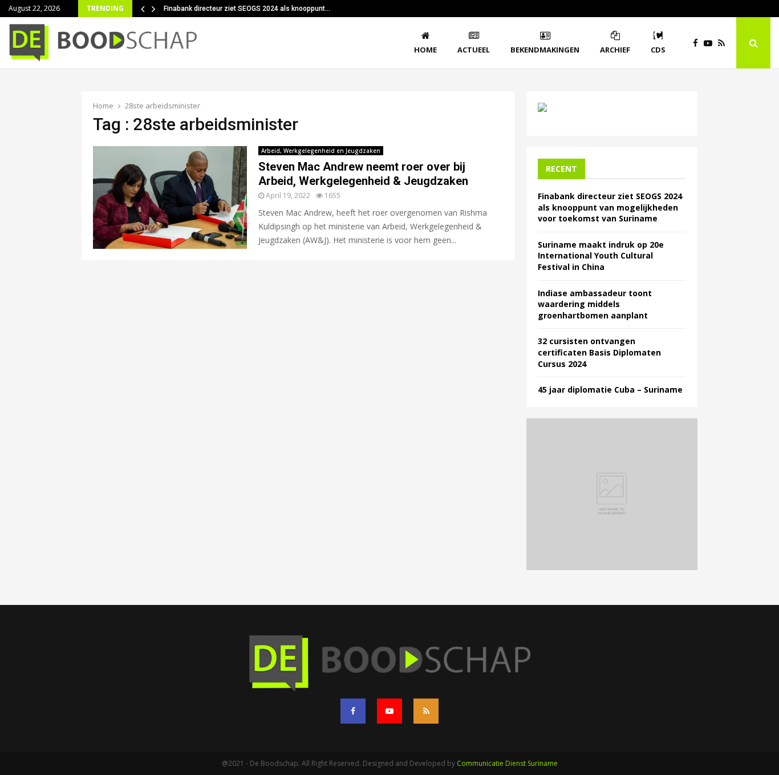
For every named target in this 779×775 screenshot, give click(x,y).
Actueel (473, 50)
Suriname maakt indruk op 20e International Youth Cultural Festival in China (601, 255)
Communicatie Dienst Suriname (507, 763)
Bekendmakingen (544, 50)
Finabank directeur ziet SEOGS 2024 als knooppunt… (247, 9)
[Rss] (724, 43)
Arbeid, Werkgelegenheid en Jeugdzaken (320, 151)
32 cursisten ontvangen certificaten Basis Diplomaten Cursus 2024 (599, 352)
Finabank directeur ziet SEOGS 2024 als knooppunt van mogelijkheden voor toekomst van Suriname (610, 207)
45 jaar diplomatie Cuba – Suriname (610, 389)
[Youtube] (711, 43)
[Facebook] (698, 43)
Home (425, 50)
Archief (615, 50)
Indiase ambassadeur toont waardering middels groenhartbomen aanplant (595, 304)
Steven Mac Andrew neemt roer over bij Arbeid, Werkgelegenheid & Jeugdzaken (363, 174)
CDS (658, 50)
